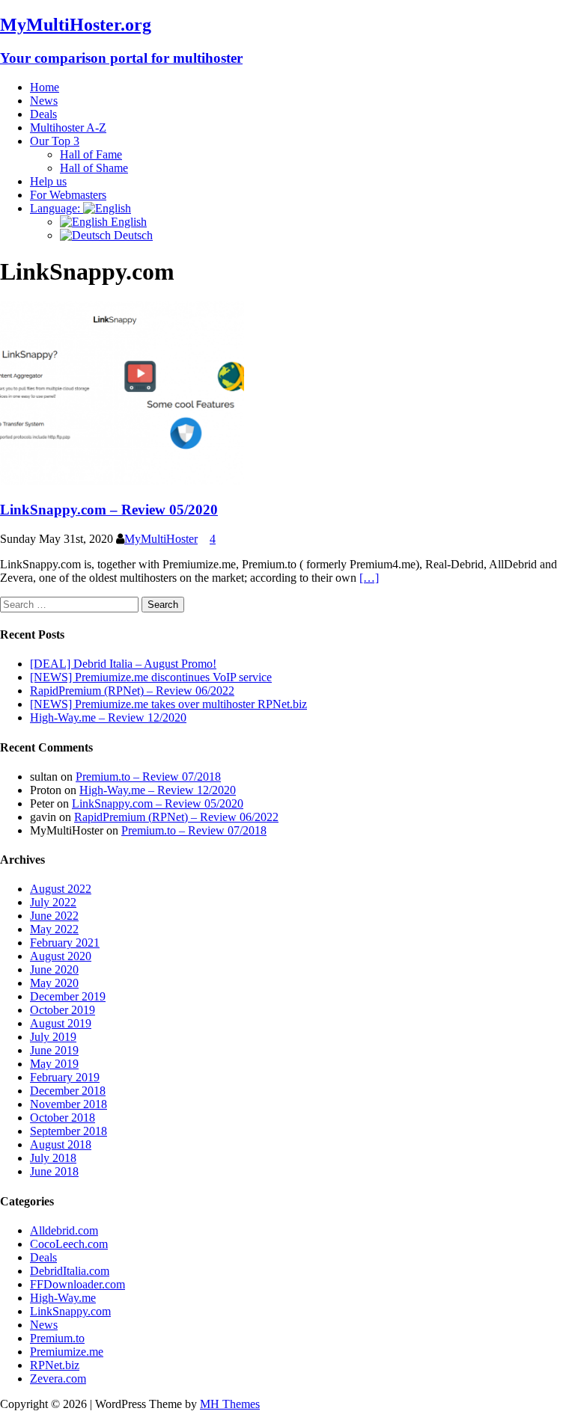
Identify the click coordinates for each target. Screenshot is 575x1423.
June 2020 (54, 969)
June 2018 (54, 1171)
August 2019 (60, 1023)
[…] (369, 577)
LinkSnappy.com (70, 1311)
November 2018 (68, 1104)
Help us (48, 181)
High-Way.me (63, 1297)
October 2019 (62, 1010)
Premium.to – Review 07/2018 (148, 776)
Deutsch (132, 235)
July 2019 (53, 1036)
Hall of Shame (94, 168)
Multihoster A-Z (68, 127)
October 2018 (62, 1117)
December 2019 (68, 996)
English (127, 221)
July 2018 (53, 1158)
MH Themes (230, 1404)
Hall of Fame (91, 154)
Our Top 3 (54, 141)
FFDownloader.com (77, 1284)
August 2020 (60, 956)
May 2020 (54, 983)
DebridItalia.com (69, 1270)
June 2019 (54, 1050)
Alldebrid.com (64, 1230)
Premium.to (57, 1338)
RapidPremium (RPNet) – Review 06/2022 (132, 690)
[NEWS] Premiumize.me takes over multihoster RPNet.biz (168, 704)
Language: (56, 208)
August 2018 (60, 1144)
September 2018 (68, 1131)
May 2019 (54, 1063)
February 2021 (65, 942)
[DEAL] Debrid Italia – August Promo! (123, 663)
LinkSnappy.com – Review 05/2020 (109, 509)
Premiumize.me (66, 1351)
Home (44, 87)
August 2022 (60, 888)
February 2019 (65, 1077)
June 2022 (54, 915)
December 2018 (68, 1090)
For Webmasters (68, 194)
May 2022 (54, 929)
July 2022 (53, 902)
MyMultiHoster (161, 538)
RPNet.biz (54, 1365)
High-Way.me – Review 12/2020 (108, 717)
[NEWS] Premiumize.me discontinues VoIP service (151, 677)
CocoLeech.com (69, 1244)
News (44, 100)
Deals (43, 114)
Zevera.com (58, 1378)
